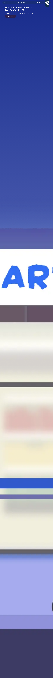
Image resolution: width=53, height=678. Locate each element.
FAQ (27, 2)
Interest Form (10, 16)
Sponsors (23, 2)
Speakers (18, 2)
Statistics (13, 2)
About (8, 2)
